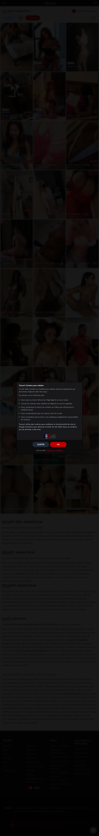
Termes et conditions (54, 450)
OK (58, 444)
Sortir (40, 444)
